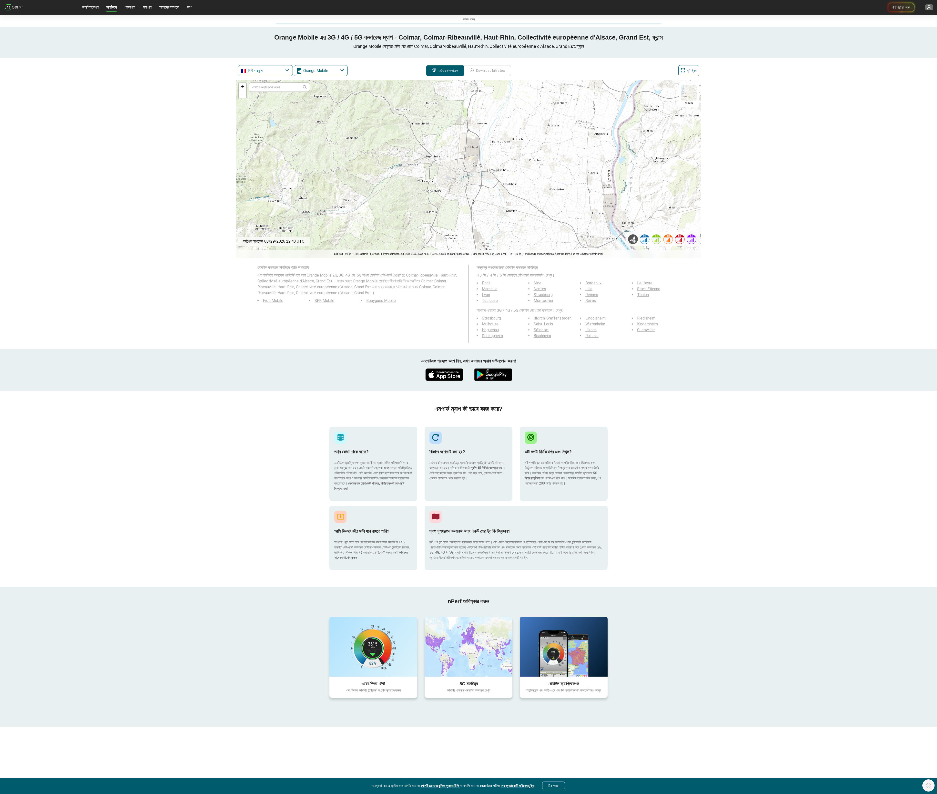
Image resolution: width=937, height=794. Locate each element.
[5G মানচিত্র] (468, 647)
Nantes (540, 289)
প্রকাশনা (129, 7)
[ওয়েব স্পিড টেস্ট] (373, 646)
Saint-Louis (543, 324)
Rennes (591, 294)
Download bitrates (490, 70)
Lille (588, 289)
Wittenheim (595, 324)
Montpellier (543, 300)
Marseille (490, 289)
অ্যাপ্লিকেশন (90, 7)
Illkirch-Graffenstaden (552, 318)
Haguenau (490, 330)
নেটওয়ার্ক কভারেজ (448, 70)
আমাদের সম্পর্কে (169, 7)
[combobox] (265, 70)
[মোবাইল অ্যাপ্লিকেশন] (564, 646)
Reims (590, 300)
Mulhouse (490, 324)
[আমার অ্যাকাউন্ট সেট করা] (927, 7)
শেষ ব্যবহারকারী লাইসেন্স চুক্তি (517, 786)
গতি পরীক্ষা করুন (901, 7)
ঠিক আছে (553, 786)
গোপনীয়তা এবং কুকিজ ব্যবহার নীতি (440, 786)
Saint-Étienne (648, 289)
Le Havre (644, 283)
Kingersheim (647, 324)
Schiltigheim (492, 335)
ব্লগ (189, 7)
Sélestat (541, 330)
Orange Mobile (365, 281)
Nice (537, 283)
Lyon (486, 294)
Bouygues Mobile (381, 300)
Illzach (591, 330)
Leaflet (338, 254)
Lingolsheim (595, 318)
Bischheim (542, 335)
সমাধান (147, 7)
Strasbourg (543, 294)
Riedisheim (646, 318)
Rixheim (592, 335)
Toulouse (490, 300)
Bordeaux (593, 283)
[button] (242, 86)
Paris (486, 283)
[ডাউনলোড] (444, 374)
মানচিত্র (111, 7)
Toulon (643, 294)
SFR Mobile (324, 300)
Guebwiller (646, 330)
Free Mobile (273, 300)
